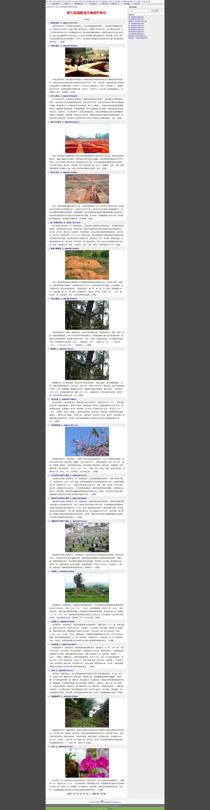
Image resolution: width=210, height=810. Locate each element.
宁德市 (70, 96)
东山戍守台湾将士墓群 (60, 475)
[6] (87, 794)
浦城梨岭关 (56, 696)
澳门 (116, 3)
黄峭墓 (53, 349)
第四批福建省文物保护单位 (136, 29)
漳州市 (80, 475)
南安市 (75, 299)
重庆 (91, 1)
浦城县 (75, 46)
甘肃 (128, 1)
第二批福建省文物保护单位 (136, 25)
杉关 (53, 746)
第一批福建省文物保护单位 (136, 23)
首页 (47, 1)
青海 (131, 1)
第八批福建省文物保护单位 (136, 17)
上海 (75, 1)
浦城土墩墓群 (56, 248)
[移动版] (86, 19)
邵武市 (71, 349)
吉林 (69, 1)
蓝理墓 (54, 621)
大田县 (78, 222)
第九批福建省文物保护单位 (136, 19)
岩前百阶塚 (56, 425)
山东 (81, 3)
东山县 (84, 475)
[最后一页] (96, 794)
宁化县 (75, 23)
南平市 (70, 46)
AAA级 (148, 1)
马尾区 (84, 521)
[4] (80, 794)
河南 (103, 1)
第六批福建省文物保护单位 (136, 34)
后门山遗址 (55, 96)
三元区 (75, 425)
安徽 (75, 3)
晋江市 (76, 122)
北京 (53, 1)
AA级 (135, 3)
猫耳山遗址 (55, 172)
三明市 (70, 23)
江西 (106, 3)
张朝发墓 (55, 644)
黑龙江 (67, 3)
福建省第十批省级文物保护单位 (137, 36)
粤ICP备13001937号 (95, 802)
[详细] (62, 42)
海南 (118, 1)
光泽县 (70, 746)
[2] (74, 794)
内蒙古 (57, 3)
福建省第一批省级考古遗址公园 (137, 21)
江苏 (78, 1)
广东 (113, 1)
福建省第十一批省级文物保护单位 (138, 38)
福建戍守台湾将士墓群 (60, 521)
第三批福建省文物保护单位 (136, 27)
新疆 (128, 3)
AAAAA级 (137, 1)
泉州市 (72, 122)
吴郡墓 (54, 571)
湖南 (103, 3)
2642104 (110, 808)
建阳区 (74, 399)
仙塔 (53, 670)
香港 (113, 3)
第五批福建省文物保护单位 (136, 31)
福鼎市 (75, 96)
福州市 (80, 521)
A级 (138, 3)
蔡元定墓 (55, 399)
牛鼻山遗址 (55, 46)
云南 (91, 3)
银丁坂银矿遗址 (57, 222)
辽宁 (66, 1)
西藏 (94, 3)
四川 (94, 1)
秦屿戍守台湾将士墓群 (60, 498)
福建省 (65, 23)
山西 (53, 3)
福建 (78, 3)
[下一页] (103, 794)
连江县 (70, 670)
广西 (116, 1)
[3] (77, 794)
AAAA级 (142, 1)
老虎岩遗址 (55, 23)
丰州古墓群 (55, 299)
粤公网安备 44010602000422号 (112, 802)
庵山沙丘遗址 (56, 122)
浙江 (81, 1)
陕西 (125, 1)
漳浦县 (72, 621)
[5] (84, 794)
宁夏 (125, 3)
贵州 (96, 1)
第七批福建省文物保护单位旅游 (68, 7)
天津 (56, 1)
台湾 (84, 1)
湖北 (106, 1)
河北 (59, 1)
